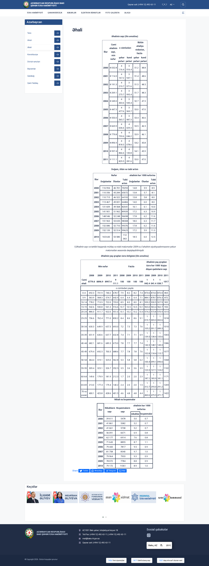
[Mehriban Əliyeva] (65, 497)
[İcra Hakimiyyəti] (26, 4)
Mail (123, 471)
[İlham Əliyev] (39, 497)
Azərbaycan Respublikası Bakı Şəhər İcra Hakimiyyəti (47, 4)
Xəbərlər (71, 13)
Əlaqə (127, 13)
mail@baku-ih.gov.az (91, 538)
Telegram (112, 471)
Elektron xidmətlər (91, 13)
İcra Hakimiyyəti (35, 13)
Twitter (85, 471)
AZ (171, 5)
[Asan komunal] (169, 497)
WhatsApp (98, 471)
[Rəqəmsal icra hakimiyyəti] (143, 497)
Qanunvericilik (55, 13)
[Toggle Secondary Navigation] (183, 12)
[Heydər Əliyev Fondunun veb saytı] (91, 497)
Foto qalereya (112, 13)
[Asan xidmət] (117, 497)
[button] (103, 517)
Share (75, 470)
